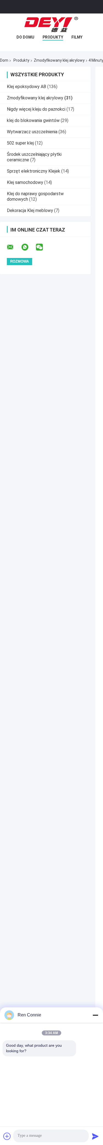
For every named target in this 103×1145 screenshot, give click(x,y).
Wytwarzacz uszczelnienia (32, 131)
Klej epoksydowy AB (26, 86)
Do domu (25, 37)
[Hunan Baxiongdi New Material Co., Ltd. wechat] (43, 247)
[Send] (95, 1136)
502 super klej (20, 143)
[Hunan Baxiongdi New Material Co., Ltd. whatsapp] (28, 247)
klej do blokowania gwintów (33, 120)
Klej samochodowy (25, 182)
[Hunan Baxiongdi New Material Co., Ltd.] (51, 24)
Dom (4, 60)
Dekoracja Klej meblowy (30, 210)
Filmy (76, 37)
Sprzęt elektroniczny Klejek (33, 171)
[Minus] (95, 1015)
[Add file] (7, 1136)
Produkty (53, 37)
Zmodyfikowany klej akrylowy (59, 60)
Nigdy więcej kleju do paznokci (36, 109)
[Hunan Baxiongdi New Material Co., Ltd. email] (14, 247)
